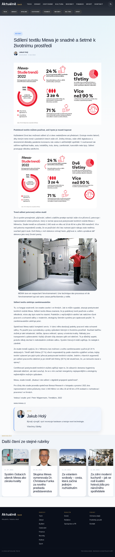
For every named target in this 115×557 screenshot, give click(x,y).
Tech (29, 4)
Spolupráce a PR (70, 524)
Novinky (70, 4)
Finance (80, 4)
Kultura (59, 4)
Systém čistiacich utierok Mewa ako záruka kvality (15, 478)
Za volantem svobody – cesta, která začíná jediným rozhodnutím (72, 481)
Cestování (48, 4)
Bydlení (24, 11)
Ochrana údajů (95, 516)
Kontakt (99, 4)
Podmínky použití (96, 520)
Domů (15, 30)
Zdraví (37, 4)
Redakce (67, 520)
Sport (89, 4)
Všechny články (34, 426)
